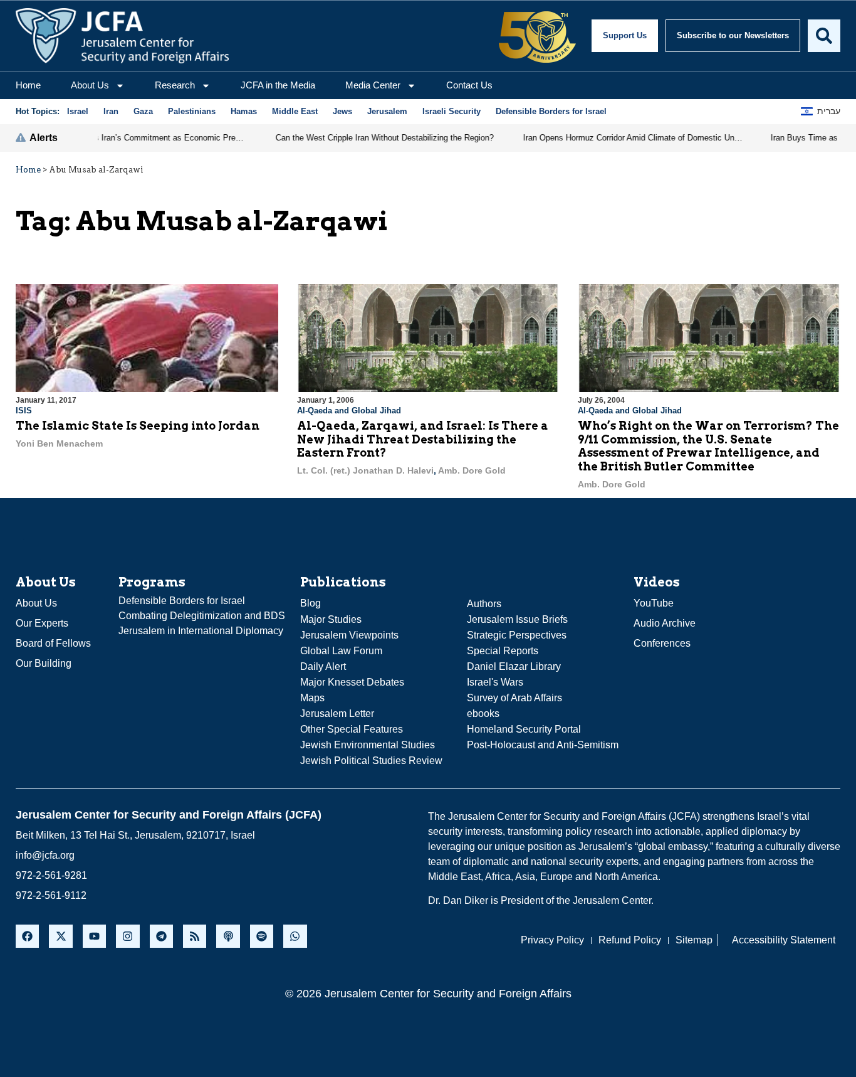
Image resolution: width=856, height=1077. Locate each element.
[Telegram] (161, 936)
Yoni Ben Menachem (59, 443)
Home (28, 85)
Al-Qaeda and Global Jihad (349, 410)
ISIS (24, 410)
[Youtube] (94, 936)
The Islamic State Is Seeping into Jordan (137, 425)
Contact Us (469, 85)
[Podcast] (227, 936)
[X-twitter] (60, 936)
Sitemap (694, 940)
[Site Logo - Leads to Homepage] (122, 35)
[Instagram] (127, 936)
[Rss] (194, 936)
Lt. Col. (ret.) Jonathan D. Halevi (365, 470)
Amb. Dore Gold (472, 470)
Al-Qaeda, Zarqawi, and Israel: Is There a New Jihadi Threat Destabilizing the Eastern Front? (422, 439)
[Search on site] (824, 35)
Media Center (372, 85)
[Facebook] (27, 936)
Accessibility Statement (783, 940)
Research (175, 85)
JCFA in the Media (278, 85)
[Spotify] (261, 936)
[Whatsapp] (294, 936)
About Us (90, 85)
